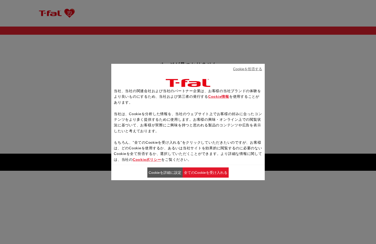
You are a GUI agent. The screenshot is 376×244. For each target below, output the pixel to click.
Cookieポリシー (147, 159)
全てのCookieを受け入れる (205, 172)
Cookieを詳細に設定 (165, 172)
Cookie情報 (218, 96)
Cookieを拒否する (247, 69)
